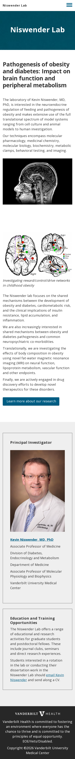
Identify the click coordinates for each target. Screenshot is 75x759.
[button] (31, 401)
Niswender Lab (15, 5)
